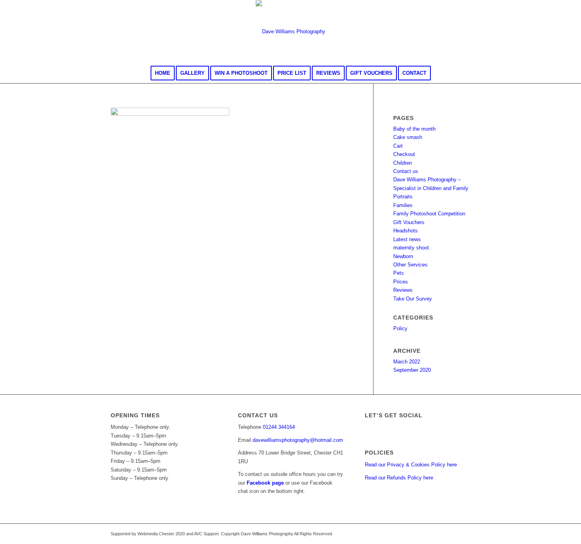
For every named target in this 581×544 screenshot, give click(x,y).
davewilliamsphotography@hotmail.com (298, 440)
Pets (398, 273)
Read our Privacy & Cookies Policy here (411, 465)
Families (403, 205)
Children (402, 163)
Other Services (410, 265)
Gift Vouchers (408, 222)
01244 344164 (279, 427)
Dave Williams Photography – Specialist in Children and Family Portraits (430, 188)
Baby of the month (414, 129)
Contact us (405, 171)
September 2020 (412, 370)
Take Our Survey (412, 299)
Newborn (403, 256)
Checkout (404, 154)
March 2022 (406, 362)
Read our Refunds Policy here (399, 478)
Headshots (405, 231)
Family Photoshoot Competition (429, 214)
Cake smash (407, 137)
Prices (400, 282)
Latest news (407, 239)
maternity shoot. (411, 248)
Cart (398, 146)
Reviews (403, 290)
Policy (400, 328)
